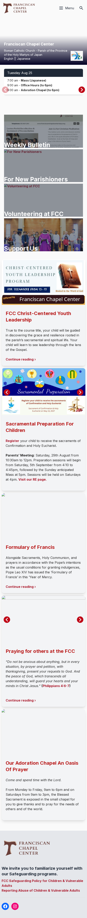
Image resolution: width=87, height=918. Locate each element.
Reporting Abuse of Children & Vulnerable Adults (41, 890)
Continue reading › (21, 359)
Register (12, 441)
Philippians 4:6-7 (56, 686)
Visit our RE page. (32, 479)
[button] (82, 89)
